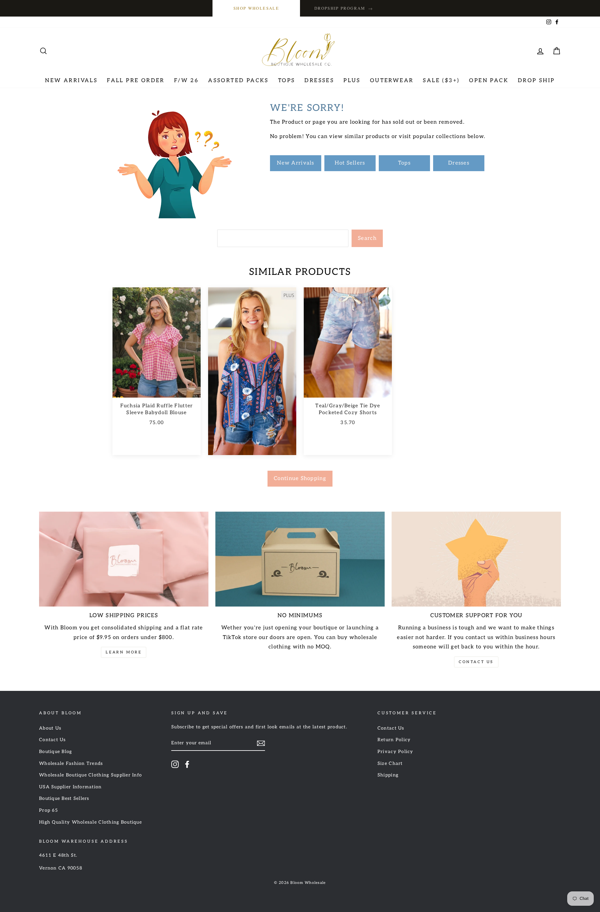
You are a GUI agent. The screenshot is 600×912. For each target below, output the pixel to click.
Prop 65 (48, 810)
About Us (50, 728)
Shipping (388, 775)
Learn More (124, 652)
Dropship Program (343, 8)
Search (367, 238)
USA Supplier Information (70, 787)
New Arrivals (71, 80)
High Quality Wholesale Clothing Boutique (90, 822)
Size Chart (390, 763)
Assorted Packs (238, 80)
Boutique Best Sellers (64, 798)
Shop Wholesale (256, 8)
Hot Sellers (350, 163)
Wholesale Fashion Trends (71, 763)
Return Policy (394, 739)
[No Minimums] (300, 559)
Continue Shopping (300, 478)
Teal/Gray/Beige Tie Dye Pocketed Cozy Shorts (347, 409)
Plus (352, 80)
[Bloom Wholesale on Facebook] (187, 764)
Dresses (319, 80)
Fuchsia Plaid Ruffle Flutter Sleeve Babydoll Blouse (156, 409)
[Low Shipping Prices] (123, 559)
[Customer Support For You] (476, 559)
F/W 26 (186, 80)
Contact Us (476, 662)
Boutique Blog (55, 751)
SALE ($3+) (441, 80)
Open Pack (488, 80)
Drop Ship (536, 80)
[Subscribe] (261, 743)
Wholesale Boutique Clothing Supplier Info (90, 775)
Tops (286, 80)
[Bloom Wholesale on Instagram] (175, 764)
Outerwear (392, 80)
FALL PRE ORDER (136, 80)
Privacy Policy (395, 751)
